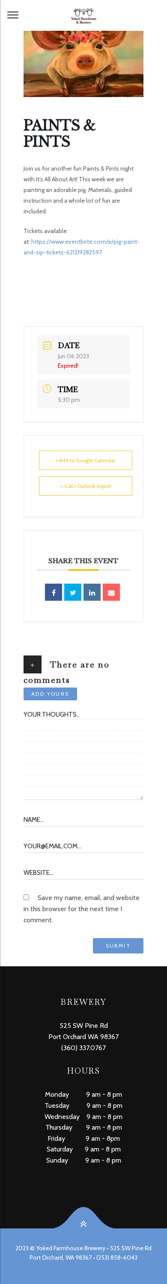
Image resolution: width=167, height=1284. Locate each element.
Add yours (50, 694)
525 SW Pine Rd (84, 1025)
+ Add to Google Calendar (86, 460)
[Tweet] (72, 592)
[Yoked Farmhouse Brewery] (83, 15)
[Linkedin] (92, 592)
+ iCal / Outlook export (85, 486)
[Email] (111, 592)
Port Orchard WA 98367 (83, 1037)
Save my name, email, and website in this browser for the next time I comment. (82, 909)
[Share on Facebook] (53, 592)
